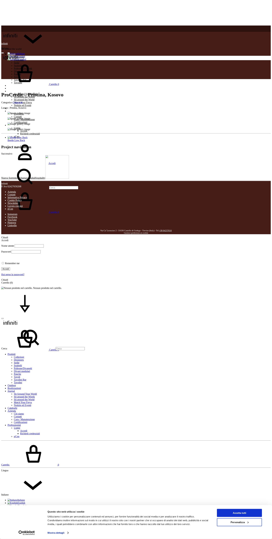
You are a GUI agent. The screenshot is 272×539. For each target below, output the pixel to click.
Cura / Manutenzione (24, 419)
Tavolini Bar (20, 379)
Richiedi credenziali (30, 133)
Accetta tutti (239, 513)
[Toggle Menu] (2, 52)
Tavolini (18, 382)
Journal (11, 91)
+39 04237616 (165, 230)
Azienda (12, 111)
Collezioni (19, 357)
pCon (10, 208)
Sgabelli (18, 365)
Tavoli (17, 377)
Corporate (18, 102)
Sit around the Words (24, 396)
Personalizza (238, 522)
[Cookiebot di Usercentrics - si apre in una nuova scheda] (26, 532)
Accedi (23, 130)
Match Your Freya (23, 102)
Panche (17, 374)
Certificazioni (20, 122)
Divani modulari (22, 371)
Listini (17, 428)
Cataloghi (12, 408)
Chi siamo (19, 413)
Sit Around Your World (25, 394)
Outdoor (12, 385)
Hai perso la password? (12, 274)
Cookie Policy (15, 200)
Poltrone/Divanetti (23, 368)
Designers (19, 359)
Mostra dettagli (56, 532)
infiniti (4, 43)
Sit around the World (24, 99)
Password (6, 251)
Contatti (18, 116)
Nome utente (7, 245)
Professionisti (14, 425)
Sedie (16, 362)
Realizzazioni (14, 88)
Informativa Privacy (17, 197)
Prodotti (11, 354)
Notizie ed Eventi (22, 105)
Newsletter (13, 203)
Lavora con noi (15, 206)
